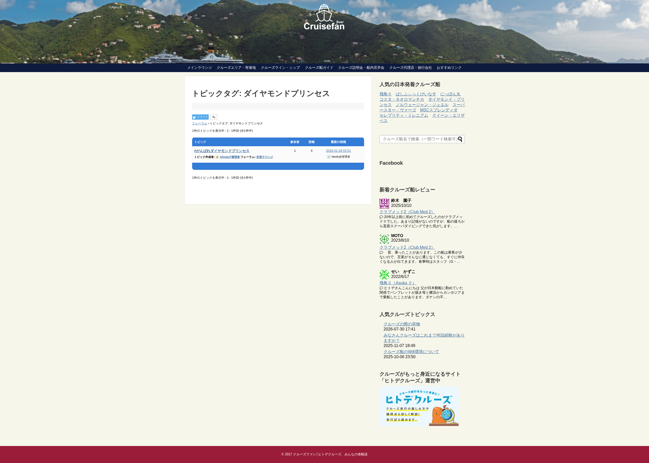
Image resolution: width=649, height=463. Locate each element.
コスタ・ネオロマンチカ (402, 99)
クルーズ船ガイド (319, 67)
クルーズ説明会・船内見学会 (361, 67)
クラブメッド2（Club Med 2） (407, 212)
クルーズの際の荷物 (402, 324)
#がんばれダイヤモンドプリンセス (221, 151)
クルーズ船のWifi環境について (411, 352)
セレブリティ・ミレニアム (404, 115)
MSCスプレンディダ (439, 110)
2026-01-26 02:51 (338, 151)
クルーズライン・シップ (280, 67)
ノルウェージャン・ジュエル (422, 105)
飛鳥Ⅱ (386, 94)
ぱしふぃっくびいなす (416, 94)
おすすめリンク (449, 67)
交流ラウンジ (264, 156)
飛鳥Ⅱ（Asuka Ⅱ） (398, 283)
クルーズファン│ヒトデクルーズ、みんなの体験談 (330, 454)
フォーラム (199, 123)
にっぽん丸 (450, 94)
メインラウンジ (199, 67)
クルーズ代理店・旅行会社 (410, 67)
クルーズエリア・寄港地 (236, 67)
